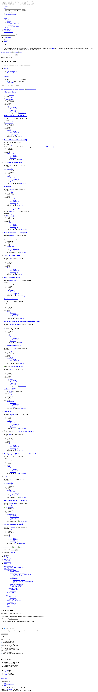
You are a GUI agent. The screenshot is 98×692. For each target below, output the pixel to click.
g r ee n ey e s (12, 348)
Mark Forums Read (14, 23)
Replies (12, 89)
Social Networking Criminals (17, 582)
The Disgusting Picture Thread (13, 162)
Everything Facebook (12, 599)
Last (17, 52)
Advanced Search (8, 37)
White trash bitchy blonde (15, 324)
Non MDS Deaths (14, 571)
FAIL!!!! (6, 476)
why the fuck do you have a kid (14, 524)
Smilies (5, 672)
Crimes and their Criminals (16, 584)
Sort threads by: (4, 618)
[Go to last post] (22, 113)
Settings (6, 556)
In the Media (13, 591)
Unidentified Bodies (18, 575)
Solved (14, 577)
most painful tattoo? (17, 366)
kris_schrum (12, 189)
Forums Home (7, 563)
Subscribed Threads (8, 32)
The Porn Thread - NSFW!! (12, 345)
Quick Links (10, 25)
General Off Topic (11, 596)
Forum (5, 18)
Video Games (10, 602)
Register (6, 6)
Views (16, 89)
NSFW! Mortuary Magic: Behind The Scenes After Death (22, 321)
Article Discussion (11, 570)
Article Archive (7, 27)
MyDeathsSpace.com (9, 684)
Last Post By (22, 89)
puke (10, 258)
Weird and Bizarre (11, 603)
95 (11, 482)
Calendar (9, 21)
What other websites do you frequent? (15, 233)
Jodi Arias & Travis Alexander (17, 587)
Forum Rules (4, 678)
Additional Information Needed (17, 573)
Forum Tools (6, 68)
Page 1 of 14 (4, 52)
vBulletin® (9, 689)
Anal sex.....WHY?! (10, 389)
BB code (6, 670)
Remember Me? (9, 12)
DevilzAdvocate (13, 414)
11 (10, 52)
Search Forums (7, 562)
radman (10, 456)
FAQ (8, 19)
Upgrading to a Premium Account (15, 567)
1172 (12, 214)
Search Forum (6, 76)
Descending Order (9, 628)
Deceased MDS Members (16, 585)
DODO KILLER (13, 211)
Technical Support (11, 592)
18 (11, 351)
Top (14, 552)
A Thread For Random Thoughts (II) (15, 500)
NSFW (8, 606)
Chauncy (11, 165)
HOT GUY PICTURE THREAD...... (15, 116)
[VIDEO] (6, 674)
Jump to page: (7, 54)
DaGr (10, 434)
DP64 (10, 392)
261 (12, 145)
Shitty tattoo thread (10, 92)
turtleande (11, 95)
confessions (7, 186)
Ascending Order (9, 626)
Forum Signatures (14, 589)
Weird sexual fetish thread (12, 277)
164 (12, 97)
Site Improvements (14, 593)
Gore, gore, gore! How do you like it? (22, 431)
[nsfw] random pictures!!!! (12, 209)
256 (12, 168)
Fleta (10, 369)
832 (12, 506)
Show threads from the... (6, 613)
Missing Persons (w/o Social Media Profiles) (23, 581)
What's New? (7, 30)
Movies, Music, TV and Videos (14, 600)
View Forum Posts (14, 108)
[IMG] (5, 673)
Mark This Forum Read (12, 71)
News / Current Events (12, 604)
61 (11, 283)
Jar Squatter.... (8, 411)
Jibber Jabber (13, 598)
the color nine (12, 527)
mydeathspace (12, 503)
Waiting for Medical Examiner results (22, 574)
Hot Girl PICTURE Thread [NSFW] (15, 140)
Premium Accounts (8, 566)
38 (11, 529)
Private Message (14, 110)
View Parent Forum (11, 73)
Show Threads (12, 81)
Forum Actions (10, 22)
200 (12, 192)
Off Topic (6, 42)
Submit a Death (7, 29)
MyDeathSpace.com (9, 569)
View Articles (13, 111)
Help (5, 8)
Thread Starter (7, 89)
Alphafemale (12, 119)
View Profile (13, 107)
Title (2, 89)
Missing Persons (14, 578)
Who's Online (7, 560)
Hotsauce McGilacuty (14, 280)
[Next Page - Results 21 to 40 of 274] (14, 52)
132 (12, 121)
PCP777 (11, 479)
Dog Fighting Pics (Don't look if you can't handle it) (20, 454)
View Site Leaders (14, 26)
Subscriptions (7, 559)
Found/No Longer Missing (19, 580)
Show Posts (21, 81)
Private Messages (8, 558)
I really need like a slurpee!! (12, 255)
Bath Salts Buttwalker (11, 299)
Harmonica (11, 235)
